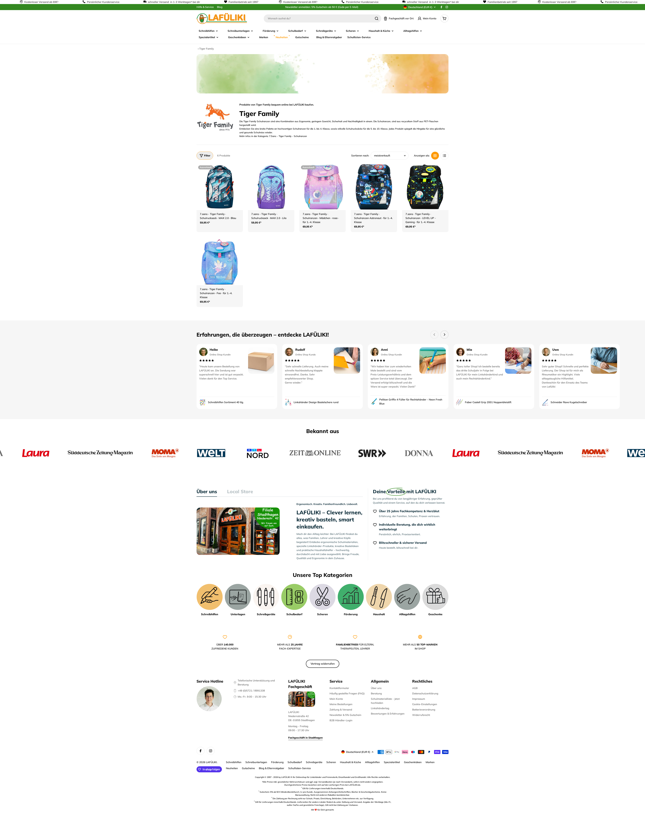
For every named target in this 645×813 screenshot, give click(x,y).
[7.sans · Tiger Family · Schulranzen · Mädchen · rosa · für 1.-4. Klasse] (322, 187)
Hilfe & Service (205, 7)
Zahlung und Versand (352, 802)
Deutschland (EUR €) (420, 7)
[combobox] (322, 18)
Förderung (277, 762)
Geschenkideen (413, 762)
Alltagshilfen (372, 762)
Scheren (331, 762)
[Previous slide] (434, 335)
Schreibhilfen (233, 762)
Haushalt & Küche (350, 762)
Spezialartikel (392, 762)
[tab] (207, 492)
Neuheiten (232, 768)
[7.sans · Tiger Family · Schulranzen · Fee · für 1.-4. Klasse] (220, 262)
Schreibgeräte (314, 762)
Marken (430, 762)
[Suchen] (377, 18)
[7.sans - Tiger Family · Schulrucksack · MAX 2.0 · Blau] (220, 187)
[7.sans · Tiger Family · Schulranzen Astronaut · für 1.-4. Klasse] (374, 187)
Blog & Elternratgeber (271, 768)
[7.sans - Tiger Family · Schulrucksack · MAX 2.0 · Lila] (271, 187)
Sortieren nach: (360, 155)
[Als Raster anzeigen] (435, 156)
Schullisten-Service (299, 768)
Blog (219, 7)
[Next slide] (444, 335)
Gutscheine (248, 768)
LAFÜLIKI (211, 762)
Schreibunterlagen (256, 762)
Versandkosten (325, 782)
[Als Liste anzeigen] (444, 156)
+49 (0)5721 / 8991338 (251, 690)
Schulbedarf (295, 762)
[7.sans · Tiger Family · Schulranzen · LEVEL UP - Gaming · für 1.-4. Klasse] (425, 187)
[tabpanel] (280, 531)
